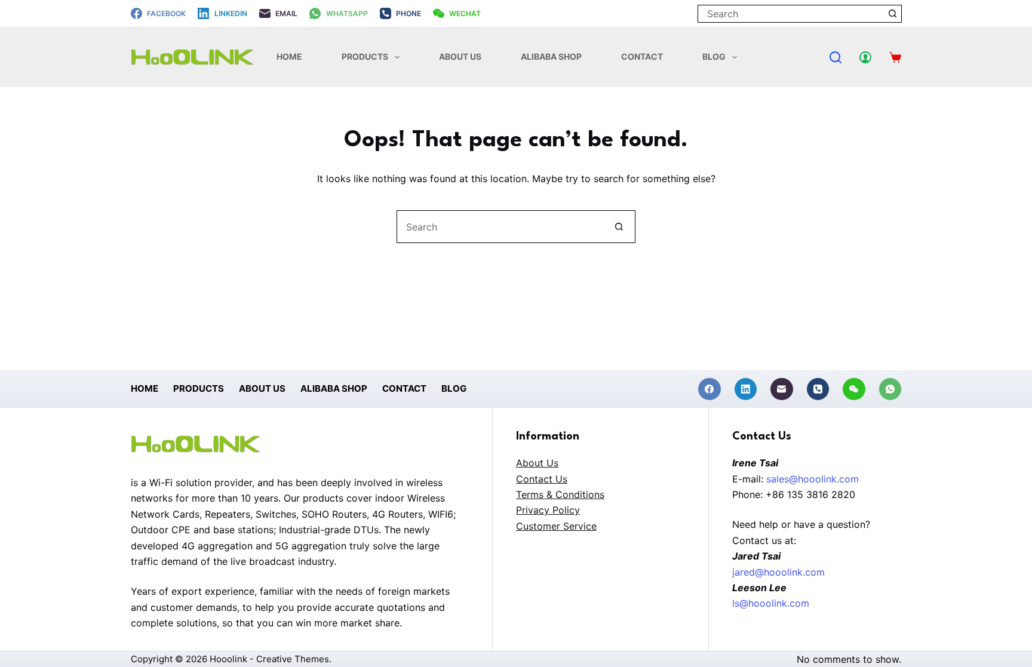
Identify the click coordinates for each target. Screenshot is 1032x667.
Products (365, 56)
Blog (714, 56)
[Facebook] (709, 389)
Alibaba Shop (551, 56)
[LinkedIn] (746, 389)
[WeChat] (854, 389)
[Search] (835, 57)
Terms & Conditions (560, 494)
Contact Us (541, 479)
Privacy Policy (548, 510)
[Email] (781, 389)
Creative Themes (292, 659)
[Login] (865, 57)
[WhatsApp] (890, 389)
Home (289, 56)
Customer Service (556, 526)
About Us (460, 56)
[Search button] (893, 14)
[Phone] (818, 389)
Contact (642, 56)
